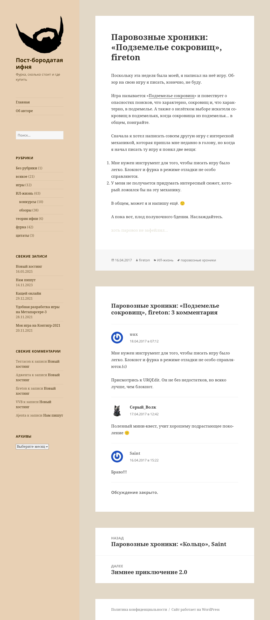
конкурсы (27, 201)
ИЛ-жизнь (24, 193)
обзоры (25, 210)
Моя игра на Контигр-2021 (38, 325)
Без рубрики (26, 168)
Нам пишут (26, 280)
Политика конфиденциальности (139, 609)
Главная (23, 102)
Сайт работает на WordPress (195, 609)
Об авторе (24, 110)
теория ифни (27, 218)
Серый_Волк (143, 407)
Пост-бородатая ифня (39, 63)
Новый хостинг (29, 266)
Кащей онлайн (28, 293)
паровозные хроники (198, 260)
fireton (144, 260)
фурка (21, 227)
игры (20, 185)
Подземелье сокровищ (171, 95)
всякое (21, 176)
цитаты (22, 235)
